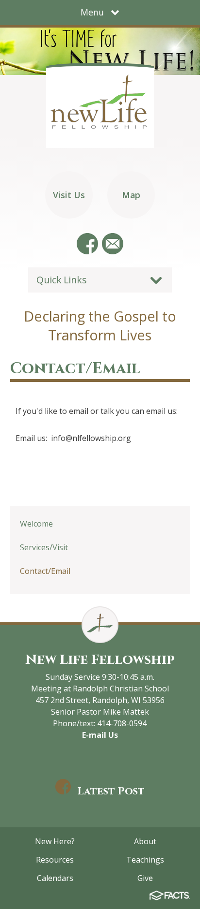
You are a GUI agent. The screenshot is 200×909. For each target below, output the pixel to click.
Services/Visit (44, 547)
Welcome (36, 523)
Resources (55, 859)
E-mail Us (100, 735)
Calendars (55, 878)
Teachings (145, 859)
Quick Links (61, 279)
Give (145, 878)
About (145, 841)
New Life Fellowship (100, 659)
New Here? (55, 841)
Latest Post (111, 791)
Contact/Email (45, 571)
